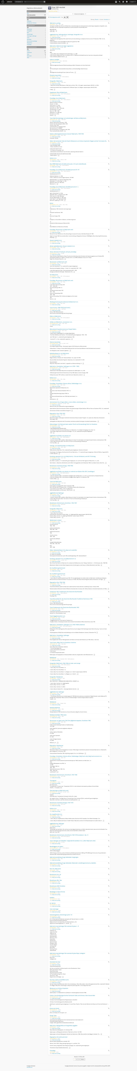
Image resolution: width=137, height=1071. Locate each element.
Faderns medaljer (54, 59)
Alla (28, 13)
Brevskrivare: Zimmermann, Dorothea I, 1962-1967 (63, 503)
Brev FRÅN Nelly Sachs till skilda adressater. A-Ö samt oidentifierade (68, 164)
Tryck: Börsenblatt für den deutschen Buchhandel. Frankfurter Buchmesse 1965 (71, 599)
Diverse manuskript (55, 342)
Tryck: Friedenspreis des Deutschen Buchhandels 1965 (64, 607)
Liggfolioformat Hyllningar (57, 493)
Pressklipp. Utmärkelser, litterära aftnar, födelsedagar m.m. (66, 383)
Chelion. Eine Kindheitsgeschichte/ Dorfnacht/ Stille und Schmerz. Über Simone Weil (72, 995)
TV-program (53, 780)
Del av (29, 11)
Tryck (28, 37)
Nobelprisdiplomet (55, 707)
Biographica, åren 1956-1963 (57, 413)
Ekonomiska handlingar (32, 41)
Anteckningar (30, 34)
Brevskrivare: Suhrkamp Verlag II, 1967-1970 (61, 803)
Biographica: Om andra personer (59, 1037)
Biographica (29, 42)
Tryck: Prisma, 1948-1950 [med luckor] (60, 307)
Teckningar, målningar (31, 36)
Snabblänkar (127, 2)
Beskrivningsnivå (32, 47)
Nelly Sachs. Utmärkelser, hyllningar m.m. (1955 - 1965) (64, 366)
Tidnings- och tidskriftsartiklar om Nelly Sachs (62, 445)
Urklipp (119, 2)
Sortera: (101, 19)
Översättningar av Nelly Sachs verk (59, 790)
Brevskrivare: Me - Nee (56, 880)
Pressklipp (29, 44)
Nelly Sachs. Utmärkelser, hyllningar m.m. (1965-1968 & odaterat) (67, 624)
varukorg (116, 2)
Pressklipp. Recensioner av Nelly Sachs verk (61, 229)
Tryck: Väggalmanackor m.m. (57, 616)
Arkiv (28, 57)
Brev (28, 32)
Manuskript (29, 29)
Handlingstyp (31, 25)
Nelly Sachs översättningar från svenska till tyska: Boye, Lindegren (67, 953)
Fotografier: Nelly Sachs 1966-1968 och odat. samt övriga (65, 663)
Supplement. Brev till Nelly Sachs (58, 92)
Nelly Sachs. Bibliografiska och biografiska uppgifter (63, 1025)
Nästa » (82, 1059)
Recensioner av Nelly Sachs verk (58, 262)
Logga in (132, 1)
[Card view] (64, 17)
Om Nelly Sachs (54, 275)
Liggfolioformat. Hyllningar (57, 692)
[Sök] (44, 2)
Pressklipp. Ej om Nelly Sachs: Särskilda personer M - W (64, 169)
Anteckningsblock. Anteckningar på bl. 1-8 (61, 915)
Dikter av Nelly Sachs (55, 316)
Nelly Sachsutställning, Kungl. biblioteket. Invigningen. (64, 857)
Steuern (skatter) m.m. (56, 240)
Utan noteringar (54, 909)
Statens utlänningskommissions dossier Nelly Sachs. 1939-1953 (67, 134)
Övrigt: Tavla (53, 1015)
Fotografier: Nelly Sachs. (56, 81)
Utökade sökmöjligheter (79, 14)
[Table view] (67, 17)
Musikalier (29, 39)
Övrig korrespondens (55, 75)
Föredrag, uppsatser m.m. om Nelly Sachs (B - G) (63, 558)
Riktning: (92, 19)
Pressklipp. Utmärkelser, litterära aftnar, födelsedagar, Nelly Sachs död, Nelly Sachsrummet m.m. (76, 756)
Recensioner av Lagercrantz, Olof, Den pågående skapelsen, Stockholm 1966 (70, 720)
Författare (29, 21)
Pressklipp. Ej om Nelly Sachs (57, 98)
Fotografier (29, 30)
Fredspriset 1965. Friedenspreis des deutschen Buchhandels (66, 591)
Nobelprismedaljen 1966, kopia (58, 715)
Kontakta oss (29, 1067)
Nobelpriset (53, 657)
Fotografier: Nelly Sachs (56, 509)
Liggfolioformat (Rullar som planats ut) (60, 435)
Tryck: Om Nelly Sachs (56, 481)
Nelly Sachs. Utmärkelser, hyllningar (59, 635)
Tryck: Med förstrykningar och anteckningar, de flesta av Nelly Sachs (68, 118)
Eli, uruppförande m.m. (56, 814)
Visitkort (52, 897)
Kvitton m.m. (53, 158)
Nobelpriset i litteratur (31, 23)
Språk (123, 2)
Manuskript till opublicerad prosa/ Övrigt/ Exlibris (63, 329)
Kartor (51, 203)
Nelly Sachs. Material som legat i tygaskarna (61, 46)
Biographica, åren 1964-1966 (57, 582)
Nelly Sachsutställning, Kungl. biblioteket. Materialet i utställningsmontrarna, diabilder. (73, 863)
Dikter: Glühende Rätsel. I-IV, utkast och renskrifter (63, 550)
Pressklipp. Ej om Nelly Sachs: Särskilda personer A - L (64, 187)
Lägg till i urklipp (108, 23)
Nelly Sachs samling (31, 15)
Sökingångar (18, 1)
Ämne (28, 17)
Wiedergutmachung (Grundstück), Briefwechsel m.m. (64, 302)
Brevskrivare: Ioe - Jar (55, 874)
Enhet (28, 50)
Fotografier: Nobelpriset (56, 677)
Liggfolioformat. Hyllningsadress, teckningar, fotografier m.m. (66, 34)
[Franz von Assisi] (54, 1008)
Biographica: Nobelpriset (56, 745)
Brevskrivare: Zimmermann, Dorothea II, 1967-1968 (63, 775)
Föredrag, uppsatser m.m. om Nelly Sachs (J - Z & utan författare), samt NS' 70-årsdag (72, 456)
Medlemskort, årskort (55, 520)
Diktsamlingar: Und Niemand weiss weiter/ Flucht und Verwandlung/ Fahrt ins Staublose (73, 424)
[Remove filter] (57, 11)
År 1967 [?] (52, 903)
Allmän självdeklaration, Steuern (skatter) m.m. (62, 246)
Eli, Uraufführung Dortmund (57, 568)
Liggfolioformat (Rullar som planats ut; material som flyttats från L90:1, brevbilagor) (72, 471)
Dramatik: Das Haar (55, 962)
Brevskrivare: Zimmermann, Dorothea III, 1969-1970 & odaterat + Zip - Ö (69, 835)
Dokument (29, 55)
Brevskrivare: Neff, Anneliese (57, 886)
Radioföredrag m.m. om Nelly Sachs (59, 353)
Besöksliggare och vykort (56, 846)
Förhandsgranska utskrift (54, 17)
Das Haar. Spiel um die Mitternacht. (59, 980)
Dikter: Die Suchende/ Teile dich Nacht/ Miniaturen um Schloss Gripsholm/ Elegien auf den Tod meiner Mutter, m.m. (81, 141)
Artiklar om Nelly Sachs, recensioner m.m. (61, 322)
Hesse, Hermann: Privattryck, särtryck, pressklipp (63, 252)
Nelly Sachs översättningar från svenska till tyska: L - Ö (64, 926)
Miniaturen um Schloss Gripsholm (59, 988)
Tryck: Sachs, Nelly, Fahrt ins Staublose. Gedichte (63, 642)
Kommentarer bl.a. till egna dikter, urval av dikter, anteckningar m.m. (68, 402)
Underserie (29, 52)
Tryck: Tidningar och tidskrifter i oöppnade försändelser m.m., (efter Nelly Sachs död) (72, 841)
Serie (28, 54)
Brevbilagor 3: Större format (57, 892)
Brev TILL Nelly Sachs (55, 869)
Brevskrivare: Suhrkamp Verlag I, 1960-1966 (61, 466)
